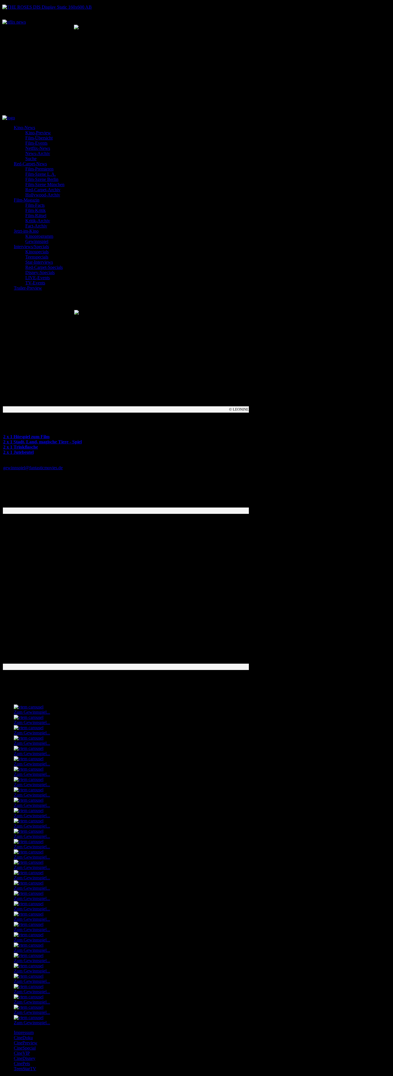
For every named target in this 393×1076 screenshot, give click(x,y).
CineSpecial (25, 1048)
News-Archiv (37, 153)
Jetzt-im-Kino (26, 231)
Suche (31, 158)
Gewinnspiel (36, 241)
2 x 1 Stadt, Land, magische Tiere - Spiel (42, 441)
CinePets (22, 1063)
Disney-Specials (40, 272)
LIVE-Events (37, 277)
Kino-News (24, 127)
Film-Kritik (35, 210)
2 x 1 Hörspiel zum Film (26, 436)
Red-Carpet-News (30, 163)
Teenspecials (36, 256)
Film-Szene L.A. (40, 174)
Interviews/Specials (31, 246)
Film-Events (36, 143)
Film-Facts (35, 205)
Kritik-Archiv (37, 220)
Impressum (24, 1032)
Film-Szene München (44, 184)
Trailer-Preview (28, 288)
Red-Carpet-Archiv (42, 189)
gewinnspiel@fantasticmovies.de (33, 467)
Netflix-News (37, 148)
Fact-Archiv (36, 225)
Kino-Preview (38, 132)
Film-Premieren (39, 168)
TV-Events (35, 282)
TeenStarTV (25, 1068)
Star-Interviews (39, 262)
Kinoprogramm (39, 236)
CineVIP (22, 1053)
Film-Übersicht (39, 137)
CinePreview (25, 1042)
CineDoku (23, 1037)
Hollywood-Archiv (42, 194)
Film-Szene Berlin (41, 179)
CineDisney (24, 1058)
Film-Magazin (26, 200)
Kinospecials (37, 251)
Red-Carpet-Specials (44, 267)
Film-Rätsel (35, 215)
